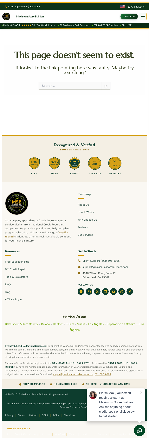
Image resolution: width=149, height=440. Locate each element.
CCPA (45, 415)
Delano (45, 324)
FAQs (8, 284)
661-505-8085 (103, 374)
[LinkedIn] (105, 291)
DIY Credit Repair (15, 269)
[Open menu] (143, 16)
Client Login (137, 6)
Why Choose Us (87, 219)
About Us (83, 204)
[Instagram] (89, 291)
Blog (7, 291)
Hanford (58, 324)
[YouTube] (113, 291)
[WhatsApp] (121, 291)
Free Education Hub (17, 261)
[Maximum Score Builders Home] (38, 203)
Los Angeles (96, 324)
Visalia (81, 324)
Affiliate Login (13, 299)
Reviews (83, 227)
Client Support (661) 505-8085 (101, 260)
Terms (21, 415)
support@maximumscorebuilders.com (105, 266)
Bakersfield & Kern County (21, 324)
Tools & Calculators (16, 276)
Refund (33, 415)
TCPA (56, 415)
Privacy (9, 415)
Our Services (85, 234)
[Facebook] (81, 291)
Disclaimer (69, 415)
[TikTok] (129, 291)
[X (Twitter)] (97, 291)
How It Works (86, 212)
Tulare (70, 324)
